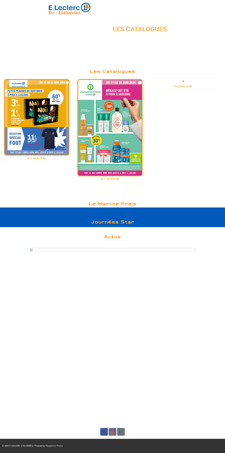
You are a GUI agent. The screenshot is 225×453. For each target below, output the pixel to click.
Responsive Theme (54, 446)
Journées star (131, 59)
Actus (150, 59)
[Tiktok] (121, 432)
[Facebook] (104, 432)
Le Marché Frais (106, 59)
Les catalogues (80, 59)
